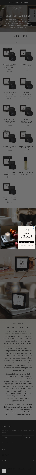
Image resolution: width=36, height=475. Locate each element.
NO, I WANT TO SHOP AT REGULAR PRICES (26, 245)
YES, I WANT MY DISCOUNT (26, 242)
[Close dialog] (34, 227)
